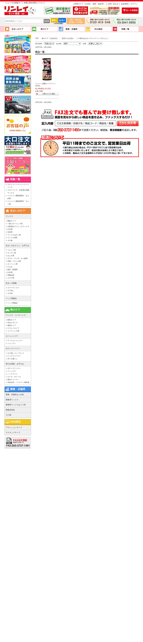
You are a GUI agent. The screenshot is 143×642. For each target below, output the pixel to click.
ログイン (134, 4)
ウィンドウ (11, 371)
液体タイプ (11, 325)
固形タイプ (11, 320)
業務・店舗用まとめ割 (15, 394)
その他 (9, 240)
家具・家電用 (12, 270)
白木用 (9, 229)
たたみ (9, 267)
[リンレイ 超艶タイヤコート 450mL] (47, 69)
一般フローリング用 (14, 224)
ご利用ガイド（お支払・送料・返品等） (89, 4)
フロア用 (10, 278)
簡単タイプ (11, 221)
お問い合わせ (113, 4)
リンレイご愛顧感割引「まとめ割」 (18, 197)
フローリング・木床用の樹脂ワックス (18, 191)
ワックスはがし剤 (14, 235)
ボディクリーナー (14, 368)
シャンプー (11, 343)
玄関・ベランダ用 (14, 261)
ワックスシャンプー (14, 341)
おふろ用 (10, 256)
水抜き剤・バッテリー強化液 (18, 382)
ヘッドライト (12, 374)
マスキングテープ (13, 432)
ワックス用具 (12, 238)
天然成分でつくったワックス (18, 226)
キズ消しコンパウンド (15, 353)
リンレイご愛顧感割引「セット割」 (18, 202)
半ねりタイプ (12, 323)
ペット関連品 (12, 303)
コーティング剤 (13, 331)
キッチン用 (11, 253)
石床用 (9, 232)
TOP (37, 38)
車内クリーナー (13, 380)
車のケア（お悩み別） (50, 38)
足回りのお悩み (67, 38)
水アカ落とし (12, 359)
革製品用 (10, 275)
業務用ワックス (12, 400)
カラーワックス (13, 288)
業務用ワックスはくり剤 (16, 405)
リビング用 (11, 250)
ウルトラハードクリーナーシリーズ (18, 185)
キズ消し (10, 290)
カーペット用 (12, 264)
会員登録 (124, 4)
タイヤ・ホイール (14, 377)
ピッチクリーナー (14, 356)
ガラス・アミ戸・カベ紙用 (17, 258)
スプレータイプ (13, 328)
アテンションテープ (14, 427)
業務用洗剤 (10, 410)
